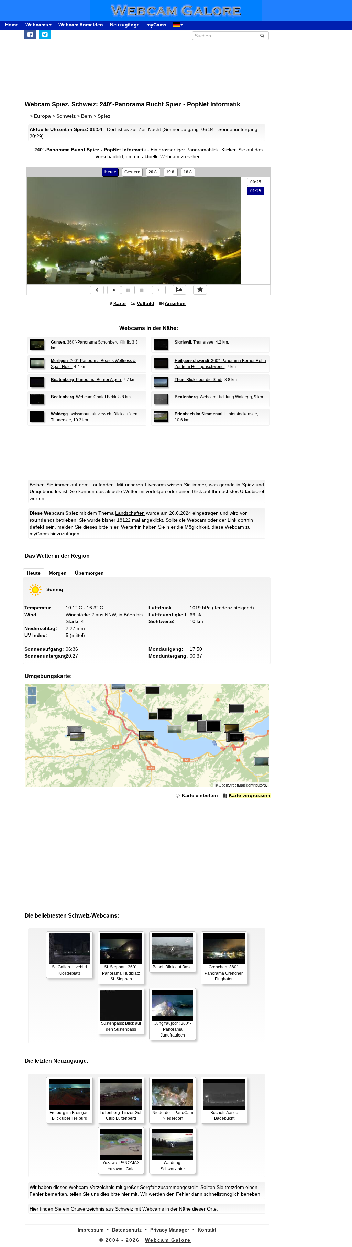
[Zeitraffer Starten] (114, 290)
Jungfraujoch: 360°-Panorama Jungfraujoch (172, 1029)
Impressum (90, 1230)
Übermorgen (89, 573)
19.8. (170, 172)
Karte (119, 303)
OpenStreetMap (232, 785)
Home (12, 25)
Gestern (132, 172)
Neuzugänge (125, 25)
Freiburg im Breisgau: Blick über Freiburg (70, 1115)
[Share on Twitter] (45, 34)
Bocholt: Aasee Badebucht (224, 1115)
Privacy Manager (169, 1230)
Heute (110, 172)
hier (113, 527)
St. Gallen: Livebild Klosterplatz (69, 970)
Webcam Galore (168, 1240)
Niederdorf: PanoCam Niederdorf (172, 1115)
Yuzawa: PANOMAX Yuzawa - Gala (121, 1165)
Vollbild (145, 303)
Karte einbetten (200, 795)
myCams (156, 25)
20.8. (153, 172)
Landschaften (130, 513)
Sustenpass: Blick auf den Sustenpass (121, 1026)
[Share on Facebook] (30, 34)
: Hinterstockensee (216, 414)
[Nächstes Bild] (159, 290)
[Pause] (128, 290)
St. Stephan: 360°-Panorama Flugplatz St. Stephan (121, 973)
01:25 (255, 190)
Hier (34, 1209)
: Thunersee (194, 342)
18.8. (188, 172)
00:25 (255, 182)
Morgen (58, 573)
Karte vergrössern (250, 795)
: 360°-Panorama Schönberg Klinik (90, 342)
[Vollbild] (179, 290)
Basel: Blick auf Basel (173, 967)
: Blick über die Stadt (198, 379)
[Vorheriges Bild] (97, 290)
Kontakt (207, 1230)
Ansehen (175, 303)
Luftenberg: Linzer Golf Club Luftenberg (121, 1115)
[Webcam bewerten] (200, 290)
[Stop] (141, 290)
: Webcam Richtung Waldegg (213, 396)
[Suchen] (262, 36)
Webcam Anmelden (80, 25)
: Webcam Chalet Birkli (83, 396)
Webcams (36, 25)
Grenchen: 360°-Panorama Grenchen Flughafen (224, 973)
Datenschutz (127, 1230)
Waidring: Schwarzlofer (173, 1165)
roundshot (42, 520)
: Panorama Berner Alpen (86, 379)
